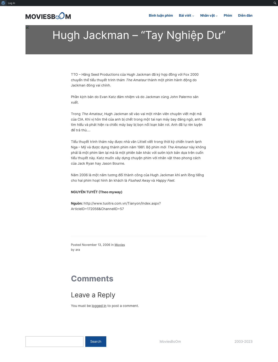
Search (95, 341)
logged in (99, 306)
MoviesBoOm (170, 341)
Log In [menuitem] (11, 3)
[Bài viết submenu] (193, 16)
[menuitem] (3, 3)
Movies (120, 245)
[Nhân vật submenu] (217, 16)
